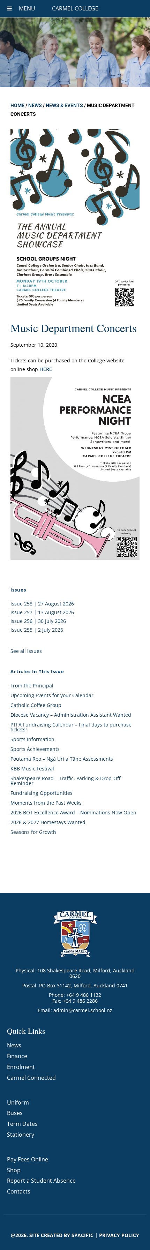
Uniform (18, 1102)
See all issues (26, 651)
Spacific (82, 1235)
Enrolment (21, 1067)
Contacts (18, 1191)
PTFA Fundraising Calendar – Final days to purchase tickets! (71, 727)
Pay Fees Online (27, 1159)
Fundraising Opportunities (41, 793)
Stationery (20, 1134)
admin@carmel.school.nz (82, 1010)
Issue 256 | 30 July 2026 (38, 621)
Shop (14, 1170)
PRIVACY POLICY (119, 1235)
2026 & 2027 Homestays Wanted (47, 822)
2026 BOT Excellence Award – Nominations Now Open (73, 812)
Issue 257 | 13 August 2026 (42, 612)
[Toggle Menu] (9, 8)
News (35, 105)
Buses (15, 1113)
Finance (17, 1056)
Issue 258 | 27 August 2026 (42, 603)
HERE (45, 369)
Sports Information (32, 739)
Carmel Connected (31, 1078)
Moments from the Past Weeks (46, 802)
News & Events (64, 105)
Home (17, 105)
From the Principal (31, 685)
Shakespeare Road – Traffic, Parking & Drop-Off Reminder (65, 780)
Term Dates (22, 1124)
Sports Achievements (35, 749)
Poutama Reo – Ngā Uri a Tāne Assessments (61, 758)
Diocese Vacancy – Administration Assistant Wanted (70, 714)
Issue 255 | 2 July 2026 (36, 629)
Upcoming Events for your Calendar (51, 695)
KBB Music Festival (32, 768)
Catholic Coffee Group (35, 705)
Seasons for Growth (33, 832)
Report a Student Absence (41, 1180)
